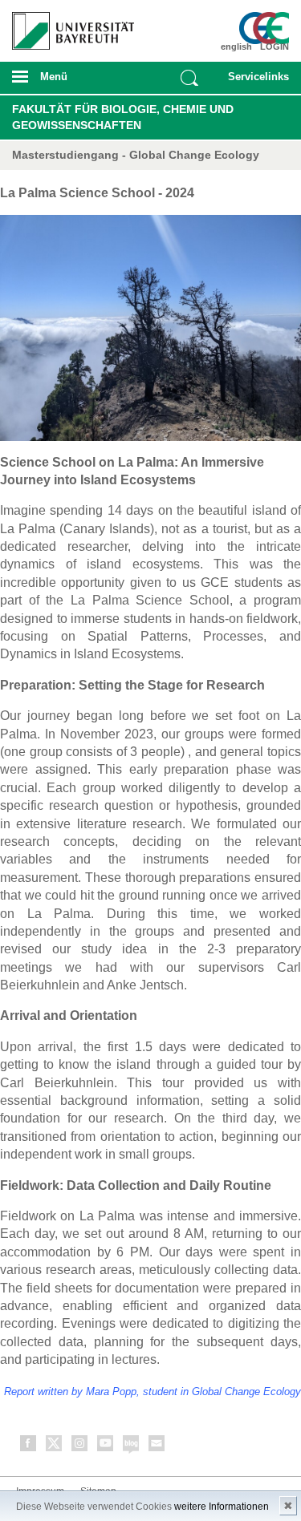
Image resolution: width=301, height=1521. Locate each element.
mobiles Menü (66, 82)
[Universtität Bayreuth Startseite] (68, 25)
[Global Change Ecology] (266, 28)
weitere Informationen (221, 1506)
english (236, 46)
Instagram (80, 1446)
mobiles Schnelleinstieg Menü (255, 82)
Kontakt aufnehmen (157, 1446)
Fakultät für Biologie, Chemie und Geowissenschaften (123, 117)
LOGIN (274, 46)
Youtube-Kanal (106, 1446)
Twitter (54, 1446)
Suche (189, 78)
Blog (131, 1446)
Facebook (29, 1446)
